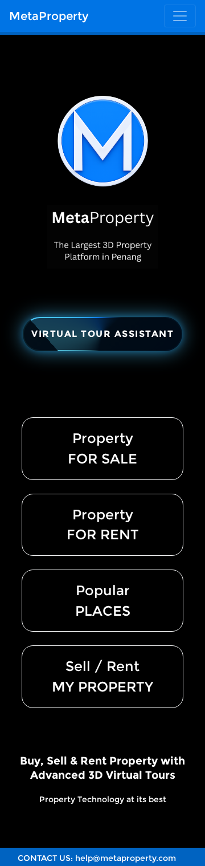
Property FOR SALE (102, 448)
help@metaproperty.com (125, 858)
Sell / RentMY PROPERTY (102, 676)
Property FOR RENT (103, 524)
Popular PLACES (102, 600)
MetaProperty (48, 16)
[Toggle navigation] (180, 16)
